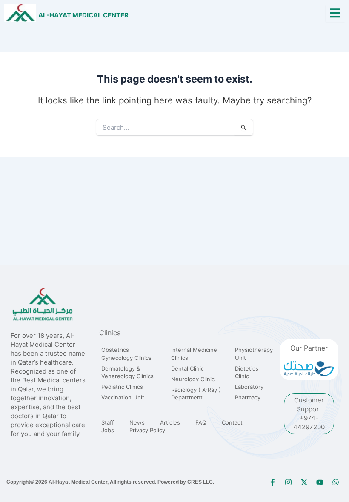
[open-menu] (335, 13)
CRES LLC (200, 482)
